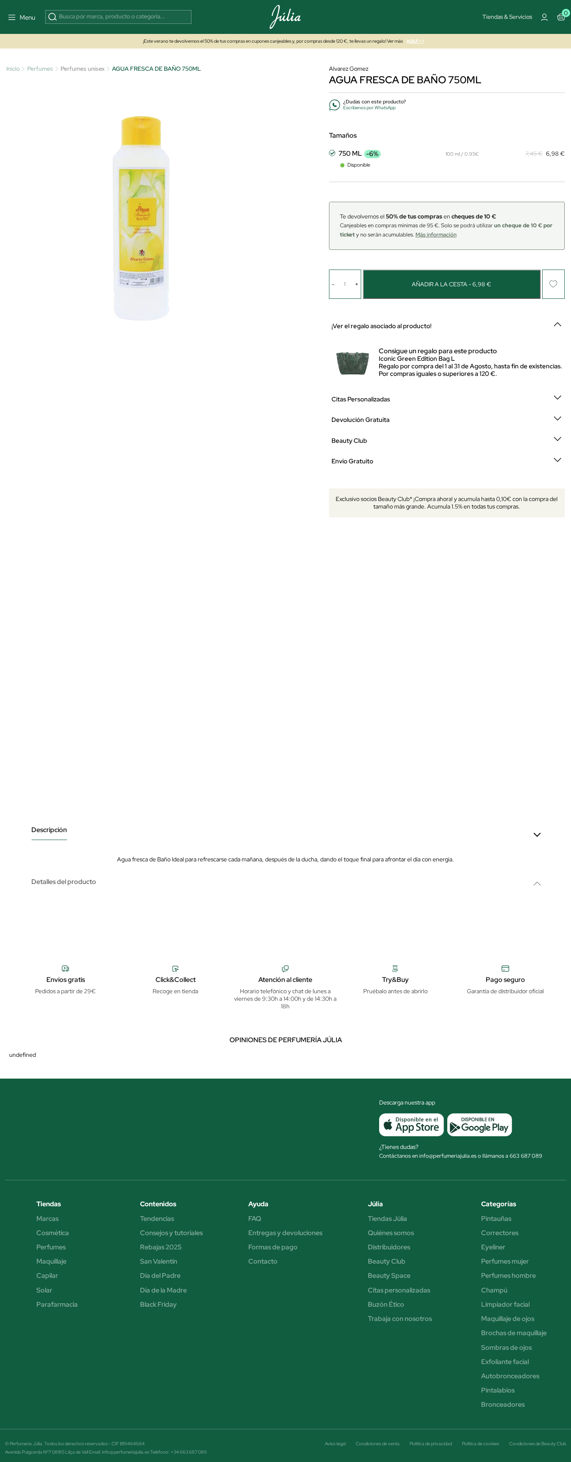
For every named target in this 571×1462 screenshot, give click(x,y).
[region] (288, 232)
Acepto (316, 297)
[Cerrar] (412, 156)
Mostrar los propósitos (253, 297)
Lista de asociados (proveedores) (202, 275)
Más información (274, 228)
